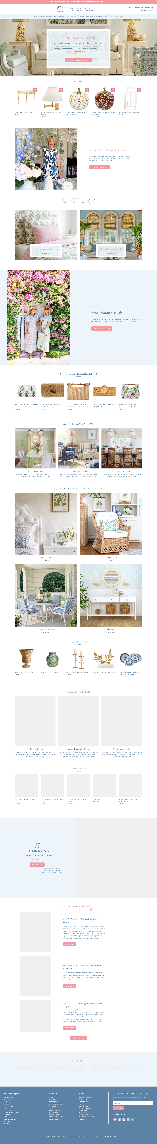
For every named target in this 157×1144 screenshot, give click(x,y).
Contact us (150, 10)
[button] (152, 7)
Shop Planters (35, 759)
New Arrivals (8, 1097)
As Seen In (52, 1100)
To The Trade (82, 1110)
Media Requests (83, 1106)
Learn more (37, 864)
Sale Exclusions (84, 1115)
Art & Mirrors (8, 1106)
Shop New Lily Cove (102, 328)
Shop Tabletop (35, 479)
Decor (6, 1108)
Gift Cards (52, 1106)
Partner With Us (54, 1113)
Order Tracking (83, 1102)
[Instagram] (123, 1119)
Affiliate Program (84, 1108)
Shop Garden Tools (78, 759)
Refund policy (83, 1113)
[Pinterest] (128, 1119)
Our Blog (52, 1108)
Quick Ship (7, 1121)
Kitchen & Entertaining (11, 1113)
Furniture (7, 1100)
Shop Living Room (78, 479)
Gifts (5, 1117)
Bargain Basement (10, 1119)
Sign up (119, 1108)
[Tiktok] (132, 1119)
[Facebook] (119, 1119)
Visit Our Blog (79, 1038)
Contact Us (82, 1104)
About (51, 1097)
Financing (81, 1119)
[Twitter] (115, 1119)
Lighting (6, 1104)
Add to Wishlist (17, 89)
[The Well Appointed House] (78, 9)
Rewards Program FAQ (86, 1117)
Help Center (82, 1100)
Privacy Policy (54, 1102)
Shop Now (46, 560)
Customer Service (84, 1097)
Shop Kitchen (122, 479)
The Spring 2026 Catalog (57, 1117)
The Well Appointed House (61, 1137)
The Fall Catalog (54, 1119)
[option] (78, 47)
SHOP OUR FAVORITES (100, 167)
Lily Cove (7, 1123)
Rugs (5, 1102)
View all (78, 84)
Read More (69, 944)
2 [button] (78, 1076)
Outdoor (7, 1115)
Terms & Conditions (55, 1104)
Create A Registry (55, 1110)
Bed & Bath (7, 1110)
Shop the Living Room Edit (79, 60)
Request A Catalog (55, 1115)
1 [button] (77, 1076)
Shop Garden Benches (121, 759)
